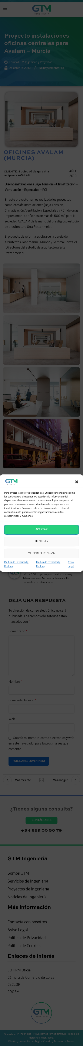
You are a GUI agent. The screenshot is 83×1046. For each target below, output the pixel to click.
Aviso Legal (71, 564)
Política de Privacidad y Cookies (16, 564)
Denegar (41, 541)
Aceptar (41, 529)
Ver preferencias (41, 553)
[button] (76, 482)
